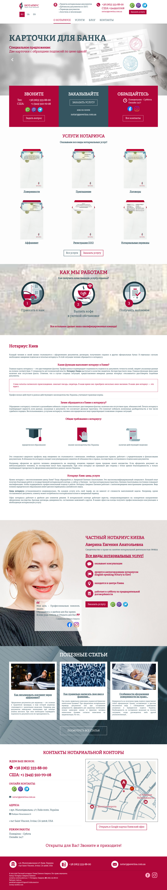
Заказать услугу (138, 12)
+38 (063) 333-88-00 (113, 4)
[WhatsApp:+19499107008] (132, 5)
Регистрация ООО (83, 243)
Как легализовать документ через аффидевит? (33, 696)
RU (22, 14)
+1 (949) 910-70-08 (41, 104)
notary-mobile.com (16, 885)
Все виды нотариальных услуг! (114, 556)
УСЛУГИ (80, 20)
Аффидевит (31, 243)
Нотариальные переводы (135, 243)
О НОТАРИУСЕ (62, 20)
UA (28, 14)
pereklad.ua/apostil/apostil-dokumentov (24, 882)
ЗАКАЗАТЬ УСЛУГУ (83, 102)
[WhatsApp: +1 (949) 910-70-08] (27, 109)
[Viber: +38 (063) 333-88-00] (138, 5)
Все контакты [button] (133, 118)
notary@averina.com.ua (112, 12)
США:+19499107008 (113, 8)
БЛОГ (92, 20)
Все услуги (72, 253)
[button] (12, 60)
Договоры (135, 192)
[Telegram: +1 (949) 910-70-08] (144, 5)
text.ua (18, 880)
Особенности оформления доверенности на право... (134, 695)
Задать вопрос (34, 118)
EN (34, 14)
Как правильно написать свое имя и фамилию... (83, 695)
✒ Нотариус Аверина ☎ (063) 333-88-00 (43, 878)
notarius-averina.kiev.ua (18, 878)
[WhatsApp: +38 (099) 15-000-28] (112, 604)
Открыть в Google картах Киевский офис (122, 827)
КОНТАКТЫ (107, 20)
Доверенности (32, 192)
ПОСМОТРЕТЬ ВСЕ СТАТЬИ (83, 731)
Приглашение (83, 192)
